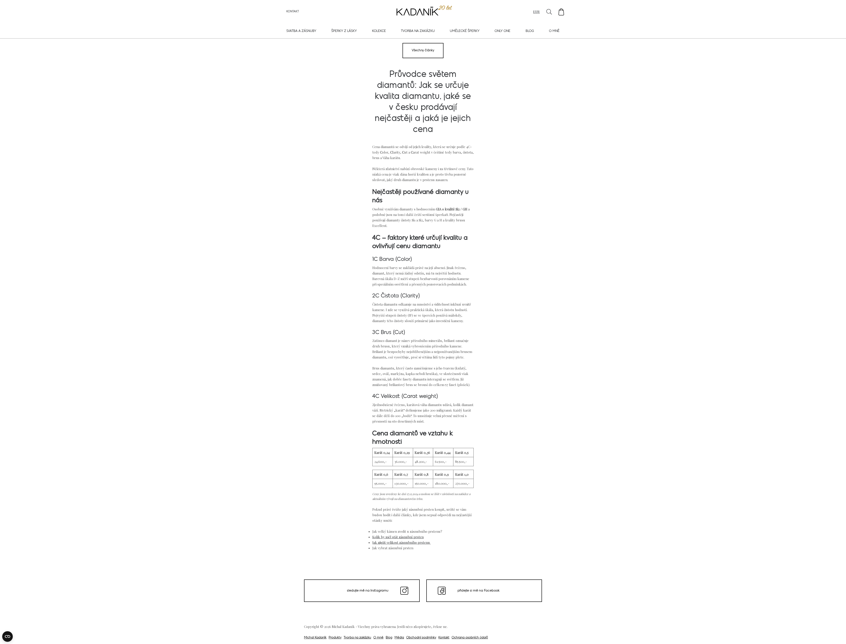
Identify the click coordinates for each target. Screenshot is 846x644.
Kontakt (292, 11)
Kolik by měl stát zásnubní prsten (398, 537)
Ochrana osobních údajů (470, 637)
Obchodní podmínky (421, 637)
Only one (502, 31)
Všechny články (423, 50)
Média (399, 637)
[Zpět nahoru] (837, 634)
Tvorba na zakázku (418, 31)
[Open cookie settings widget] (7, 636)
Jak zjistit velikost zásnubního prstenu (401, 542)
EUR (536, 11)
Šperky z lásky (344, 31)
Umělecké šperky (465, 31)
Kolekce (379, 31)
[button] (561, 11)
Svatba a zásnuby (301, 31)
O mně (554, 31)
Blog (530, 31)
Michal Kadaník (315, 637)
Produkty (335, 637)
